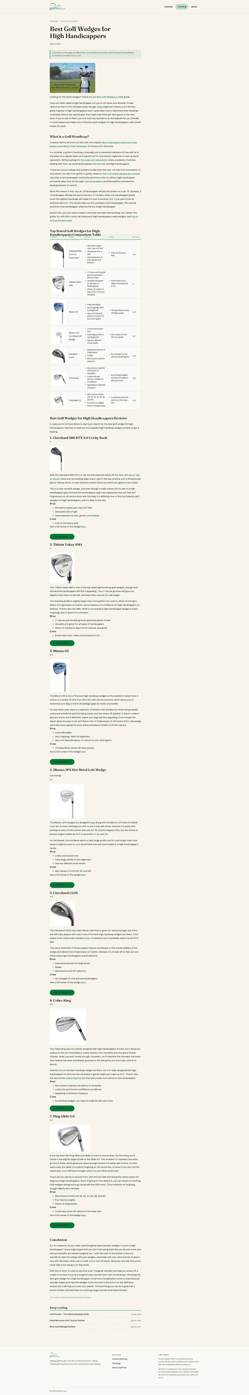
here (83, 751)
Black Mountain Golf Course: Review (67, 1320)
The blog (53, 21)
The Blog (181, 7)
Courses (168, 7)
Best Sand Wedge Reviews (62, 1327)
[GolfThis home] (57, 6)
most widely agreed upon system (123, 174)
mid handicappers (94, 181)
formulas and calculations (94, 160)
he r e (83, 526)
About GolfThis (119, 1368)
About (194, 7)
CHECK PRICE (60, 537)
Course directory (119, 1359)
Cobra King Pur (73, 1078)
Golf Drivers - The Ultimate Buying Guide (69, 1314)
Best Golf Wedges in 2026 (110, 97)
